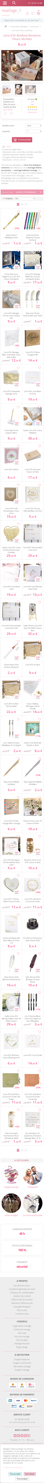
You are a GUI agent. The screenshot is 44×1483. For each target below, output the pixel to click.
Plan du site (22, 1310)
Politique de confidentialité (22, 1292)
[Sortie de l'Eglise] (11, 1203)
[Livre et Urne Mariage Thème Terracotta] (22, 65)
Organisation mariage (22, 1326)
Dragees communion (22, 1363)
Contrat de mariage (22, 1329)
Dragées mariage (22, 1370)
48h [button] (32, 104)
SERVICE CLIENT (22, 1414)
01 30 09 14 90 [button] (35, 3)
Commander (24, 139)
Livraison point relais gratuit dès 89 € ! (22, 20)
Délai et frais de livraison (22, 1299)
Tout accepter (15, 1474)
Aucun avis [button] (32, 112)
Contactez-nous (22, 1313)
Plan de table (22, 1340)
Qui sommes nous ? (22, 1285)
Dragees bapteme (22, 1359)
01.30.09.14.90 (22, 1419)
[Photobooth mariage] (33, 1175)
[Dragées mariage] (11, 1175)
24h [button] (32, 102)
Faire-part (22, 1333)
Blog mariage (22, 1347)
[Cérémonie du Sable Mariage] (33, 1203)
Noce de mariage (22, 1336)
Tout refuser (29, 1474)
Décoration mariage (22, 1366)
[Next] (26, 204)
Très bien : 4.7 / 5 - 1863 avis (22, 1440)
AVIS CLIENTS (22, 1430)
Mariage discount (22, 1343)
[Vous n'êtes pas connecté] (27, 13)
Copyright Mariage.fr (22, 1306)
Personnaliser (22, 1479)
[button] (4, 58)
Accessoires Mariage (19, 26)
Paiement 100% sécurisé (22, 1303)
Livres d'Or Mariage (26, 192)
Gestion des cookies (22, 1296)
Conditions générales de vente (22, 1289)
